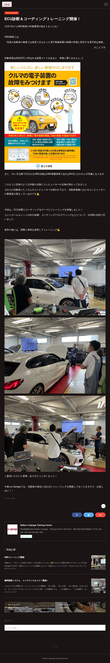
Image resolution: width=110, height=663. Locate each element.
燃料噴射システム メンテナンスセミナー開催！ (26, 580)
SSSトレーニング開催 (14, 557)
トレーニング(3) (9, 498)
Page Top (55, 646)
